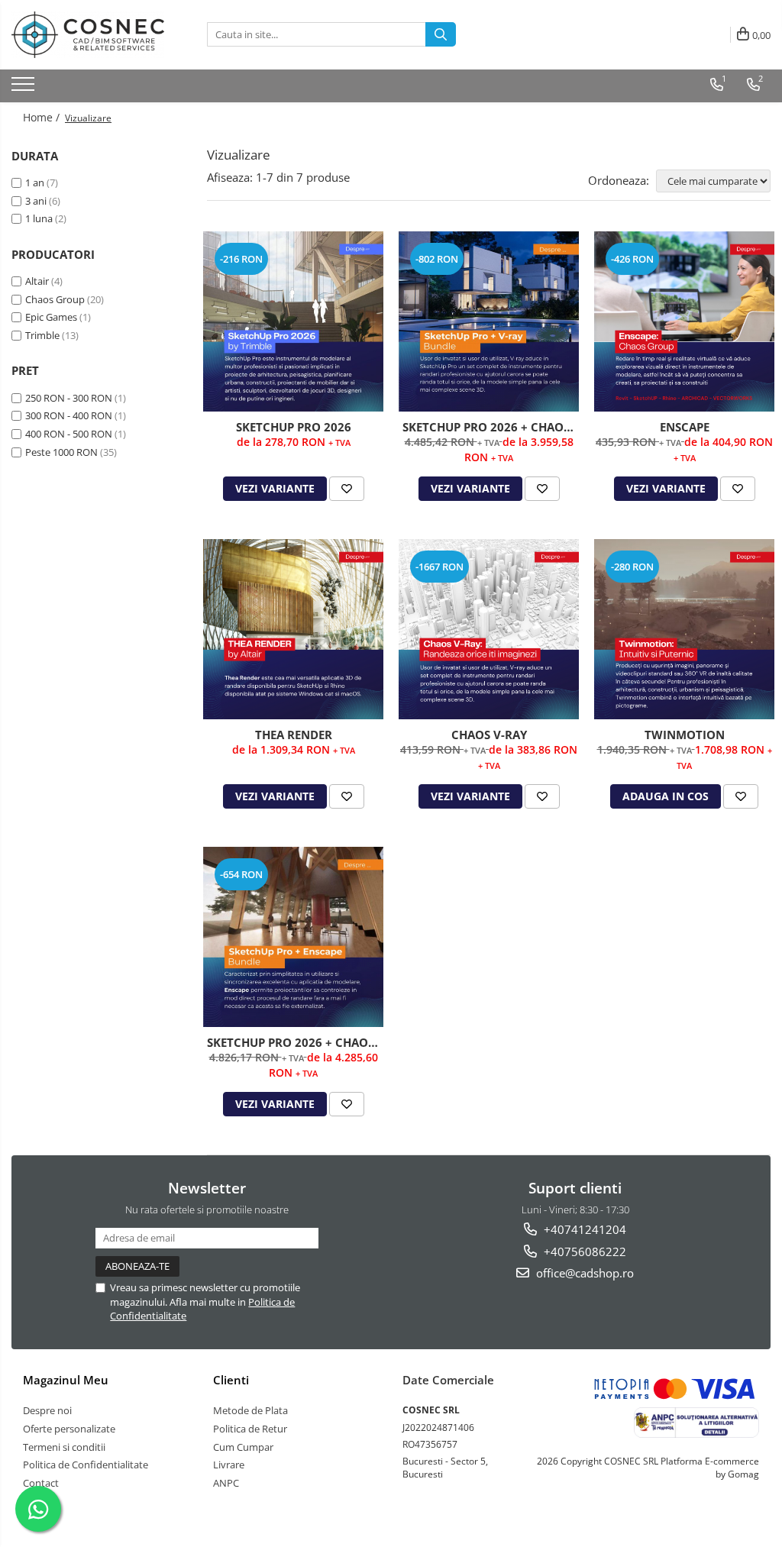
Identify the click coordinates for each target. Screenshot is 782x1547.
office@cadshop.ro (583, 1273)
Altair (37, 281)
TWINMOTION (685, 734)
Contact (41, 1483)
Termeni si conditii (64, 1447)
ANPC (226, 1483)
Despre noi (47, 1410)
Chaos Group (55, 299)
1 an (34, 182)
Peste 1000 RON (61, 452)
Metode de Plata (250, 1410)
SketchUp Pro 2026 (293, 426)
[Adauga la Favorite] (346, 488)
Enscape (684, 426)
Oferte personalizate (69, 1429)
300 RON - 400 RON (68, 415)
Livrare (228, 1464)
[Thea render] (293, 629)
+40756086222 (583, 1251)
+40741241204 (583, 1229)
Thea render (293, 734)
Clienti (231, 1379)
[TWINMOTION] (684, 629)
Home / (43, 117)
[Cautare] (440, 34)
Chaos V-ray (489, 734)
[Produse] (24, 88)
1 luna (39, 218)
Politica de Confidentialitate (85, 1464)
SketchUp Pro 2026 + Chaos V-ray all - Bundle (490, 426)
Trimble (42, 335)
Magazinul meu (65, 1379)
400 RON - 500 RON (68, 434)
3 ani (36, 201)
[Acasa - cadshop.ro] (87, 34)
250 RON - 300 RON (68, 398)
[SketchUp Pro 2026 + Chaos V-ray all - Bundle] (489, 321)
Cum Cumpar (243, 1447)
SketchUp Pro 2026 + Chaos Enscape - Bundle (295, 1042)
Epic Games (51, 317)
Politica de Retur (250, 1429)
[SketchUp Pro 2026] (293, 321)
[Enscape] (684, 321)
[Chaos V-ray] (489, 629)
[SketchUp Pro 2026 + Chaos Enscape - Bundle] (293, 937)
